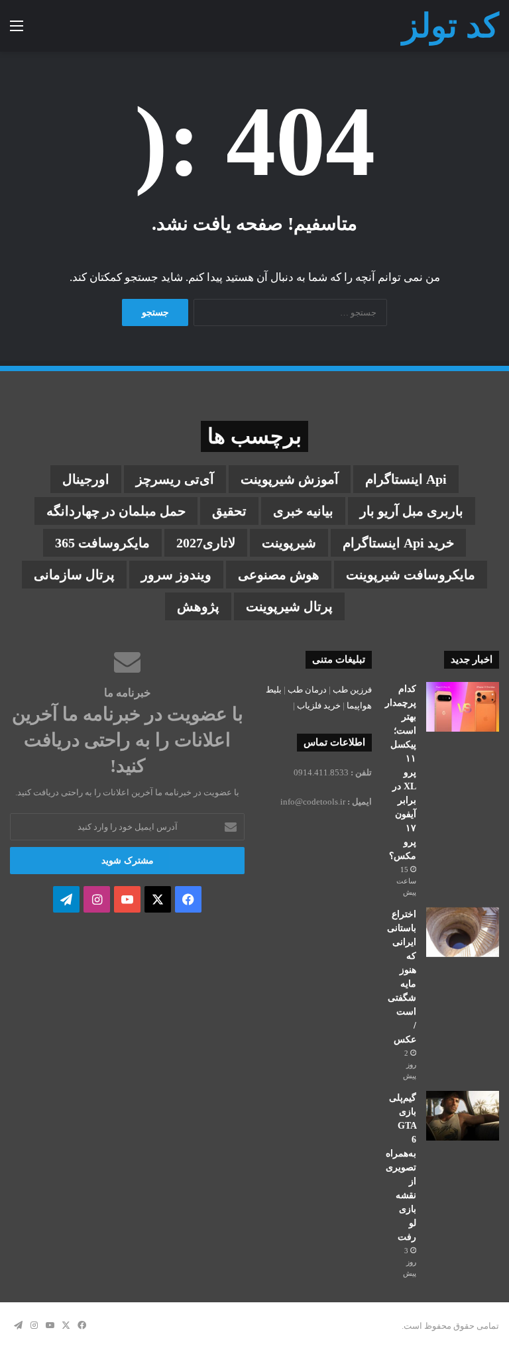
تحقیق (229, 511)
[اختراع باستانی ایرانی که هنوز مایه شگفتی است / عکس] (462, 932)
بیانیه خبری (303, 511)
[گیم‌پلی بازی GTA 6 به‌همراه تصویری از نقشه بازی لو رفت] (462, 1116)
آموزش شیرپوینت (290, 479)
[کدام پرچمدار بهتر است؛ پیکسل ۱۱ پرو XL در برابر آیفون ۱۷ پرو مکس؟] (462, 707)
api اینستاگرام (406, 479)
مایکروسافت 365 (102, 542)
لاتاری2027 (205, 542)
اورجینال (85, 479)
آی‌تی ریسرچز (175, 479)
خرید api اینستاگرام (398, 542)
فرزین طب (352, 690)
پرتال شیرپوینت (289, 606)
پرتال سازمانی (74, 574)
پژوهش (198, 606)
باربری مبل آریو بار (411, 511)
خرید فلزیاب (319, 705)
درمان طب (307, 690)
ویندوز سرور (176, 574)
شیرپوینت (289, 542)
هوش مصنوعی (278, 574)
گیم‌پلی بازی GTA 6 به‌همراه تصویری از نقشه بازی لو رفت (401, 1167)
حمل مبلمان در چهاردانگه (116, 511)
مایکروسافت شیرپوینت (410, 574)
